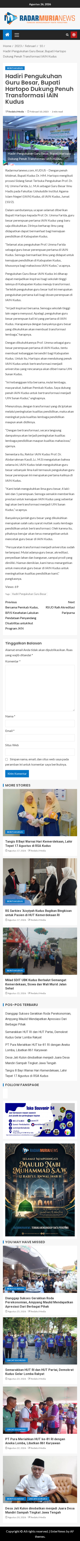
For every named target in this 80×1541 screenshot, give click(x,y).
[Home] (7, 35)
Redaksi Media (16, 111)
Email (10, 730)
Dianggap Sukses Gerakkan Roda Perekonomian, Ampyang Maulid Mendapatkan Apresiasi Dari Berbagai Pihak (38, 1019)
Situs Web (12, 745)
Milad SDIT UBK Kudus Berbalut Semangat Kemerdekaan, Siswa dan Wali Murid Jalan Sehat (35, 984)
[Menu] (16, 35)
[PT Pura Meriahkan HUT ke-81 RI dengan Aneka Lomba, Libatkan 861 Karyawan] (40, 1410)
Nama (10, 716)
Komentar (13, 661)
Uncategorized (16, 1360)
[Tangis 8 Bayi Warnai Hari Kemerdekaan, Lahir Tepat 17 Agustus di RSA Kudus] (40, 812)
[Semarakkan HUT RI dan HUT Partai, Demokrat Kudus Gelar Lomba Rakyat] (40, 1341)
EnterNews (57, 1531)
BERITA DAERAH (15, 1288)
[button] (16, 35)
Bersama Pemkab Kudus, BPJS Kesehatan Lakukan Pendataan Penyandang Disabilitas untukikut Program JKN (21, 615)
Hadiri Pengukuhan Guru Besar (29, 593)
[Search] (67, 35)
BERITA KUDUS (15, 68)
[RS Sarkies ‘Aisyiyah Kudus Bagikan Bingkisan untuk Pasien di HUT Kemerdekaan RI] (40, 881)
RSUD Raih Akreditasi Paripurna (60, 607)
